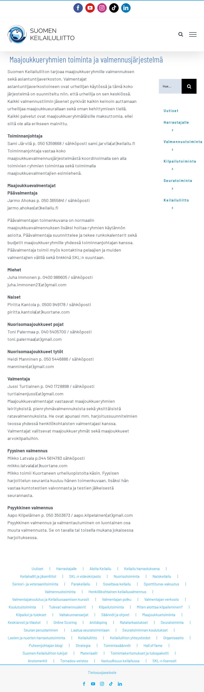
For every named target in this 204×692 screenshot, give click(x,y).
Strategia (83, 645)
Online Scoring (65, 622)
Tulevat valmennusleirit (67, 607)
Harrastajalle (66, 568)
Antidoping (98, 622)
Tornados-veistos (74, 661)
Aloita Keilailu (100, 568)
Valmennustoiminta (60, 591)
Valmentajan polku (116, 599)
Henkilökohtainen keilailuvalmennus (117, 591)
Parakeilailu (80, 584)
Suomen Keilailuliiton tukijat (45, 653)
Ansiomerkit (37, 661)
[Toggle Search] (180, 34)
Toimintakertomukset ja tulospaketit (139, 653)
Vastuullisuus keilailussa (120, 661)
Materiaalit (89, 653)
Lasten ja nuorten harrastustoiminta (36, 637)
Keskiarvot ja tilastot (24, 622)
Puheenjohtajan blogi (46, 645)
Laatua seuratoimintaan (90, 630)
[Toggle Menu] (193, 34)
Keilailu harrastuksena (142, 568)
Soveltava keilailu (117, 584)
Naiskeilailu (162, 576)
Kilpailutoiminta (111, 607)
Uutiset (37, 568)
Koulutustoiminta (22, 607)
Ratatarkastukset (134, 622)
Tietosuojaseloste (102, 672)
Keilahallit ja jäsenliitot (38, 576)
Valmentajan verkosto (161, 599)
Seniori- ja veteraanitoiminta (35, 584)
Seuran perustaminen (41, 630)
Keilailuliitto (87, 637)
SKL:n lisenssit (164, 661)
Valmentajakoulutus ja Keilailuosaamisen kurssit (50, 599)
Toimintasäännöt (117, 645)
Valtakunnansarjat (73, 614)
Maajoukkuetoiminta (158, 614)
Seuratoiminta (172, 622)
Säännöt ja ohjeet (115, 614)
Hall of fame (153, 645)
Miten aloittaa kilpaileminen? (160, 607)
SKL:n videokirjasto (85, 576)
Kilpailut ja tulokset (31, 614)
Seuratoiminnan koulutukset (145, 630)
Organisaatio (173, 637)
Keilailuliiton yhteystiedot (130, 637)
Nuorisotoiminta (127, 576)
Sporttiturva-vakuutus (161, 584)
